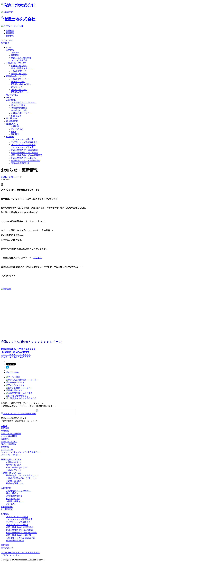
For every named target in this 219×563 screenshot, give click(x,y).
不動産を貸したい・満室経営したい (22, 475)
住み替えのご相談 (19, 110)
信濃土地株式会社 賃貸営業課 (24, 150)
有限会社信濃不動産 (20, 163)
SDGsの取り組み (8, 444)
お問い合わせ (7, 449)
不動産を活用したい (20, 92)
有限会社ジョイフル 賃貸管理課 (25, 160)
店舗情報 (10, 33)
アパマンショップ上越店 (22, 147)
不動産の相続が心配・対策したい (21, 478)
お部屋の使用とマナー (21, 113)
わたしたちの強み (9, 441)
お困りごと (16, 116)
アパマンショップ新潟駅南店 (24, 142)
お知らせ (15, 52)
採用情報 (10, 36)
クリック (37, 258)
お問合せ (5, 43)
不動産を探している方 (11, 459)
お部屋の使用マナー (15, 501)
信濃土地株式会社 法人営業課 (24, 152)
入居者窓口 (6, 488)
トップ (4, 426)
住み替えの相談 (13, 499)
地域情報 (15, 55)
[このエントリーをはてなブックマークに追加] (7, 368)
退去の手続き (12, 493)
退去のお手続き (18, 105)
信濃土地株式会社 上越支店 (23, 158)
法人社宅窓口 (7, 509)
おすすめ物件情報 (19, 60)
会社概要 (10, 30)
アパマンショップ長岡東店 (23, 145)
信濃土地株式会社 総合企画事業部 (26, 155)
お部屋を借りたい (19, 66)
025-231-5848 (6, 40)
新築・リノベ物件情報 (21, 58)
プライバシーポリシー (11, 455)
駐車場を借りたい (19, 74)
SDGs (13, 132)
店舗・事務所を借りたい (22, 68)
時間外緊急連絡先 (19, 108)
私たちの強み (17, 129)
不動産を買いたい (19, 71)
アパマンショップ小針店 (22, 139)
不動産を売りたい (19, 90)
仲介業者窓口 (7, 507)
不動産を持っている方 (11, 473)
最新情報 (5, 428)
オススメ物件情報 (9, 436)
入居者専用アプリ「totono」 (23, 102)
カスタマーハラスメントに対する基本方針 (20, 452)
